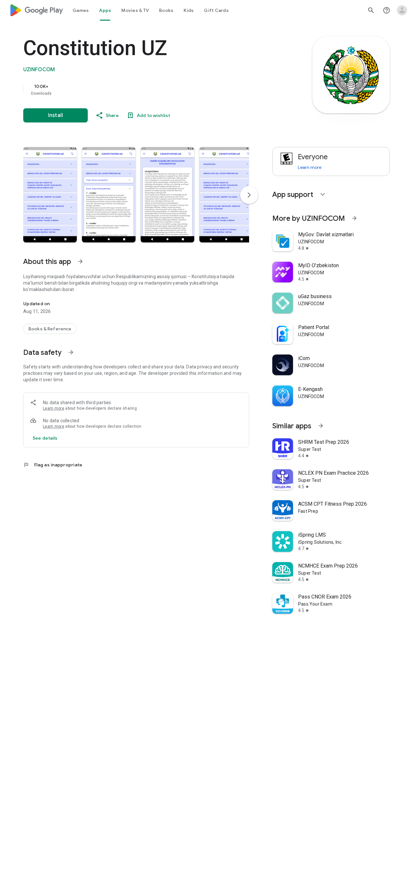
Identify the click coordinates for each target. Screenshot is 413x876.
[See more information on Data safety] (71, 352)
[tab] (80, 10)
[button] (50, 194)
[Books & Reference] (50, 329)
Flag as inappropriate (52, 465)
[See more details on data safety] (45, 438)
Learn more (53, 408)
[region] (152, 90)
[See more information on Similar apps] (320, 425)
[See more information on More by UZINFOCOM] (354, 218)
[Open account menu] (402, 10)
